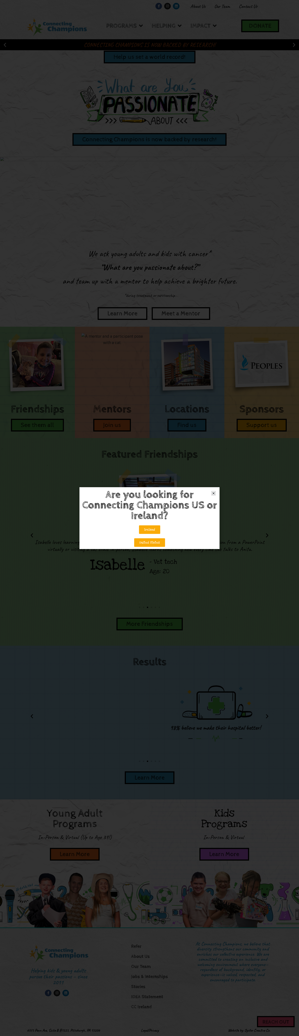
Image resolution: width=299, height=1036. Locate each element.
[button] (213, 493)
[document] (149, 518)
